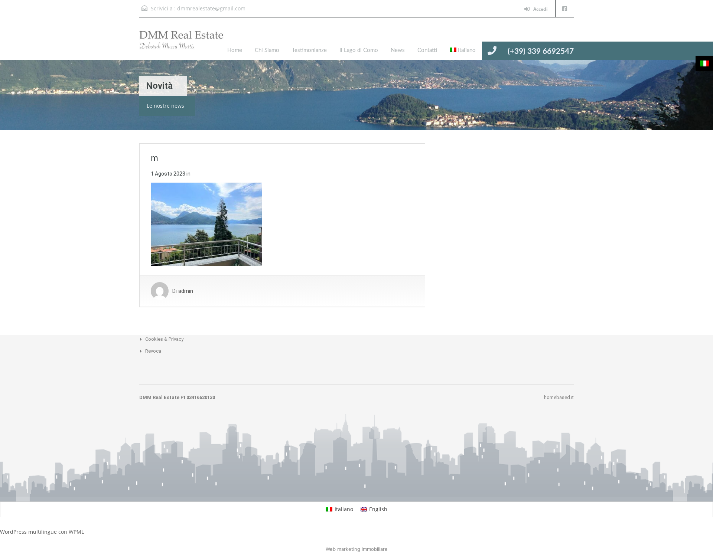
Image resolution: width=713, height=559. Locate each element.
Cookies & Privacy (164, 339)
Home (234, 50)
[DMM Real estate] (187, 44)
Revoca (153, 351)
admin (185, 291)
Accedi (540, 9)
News (398, 50)
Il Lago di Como (358, 50)
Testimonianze (309, 50)
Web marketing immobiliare (357, 549)
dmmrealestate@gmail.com (211, 8)
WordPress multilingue (28, 531)
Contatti (427, 50)
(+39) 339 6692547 (541, 51)
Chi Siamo (267, 50)
